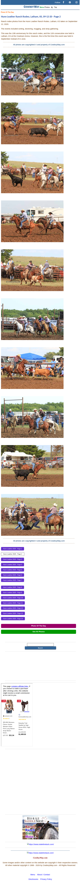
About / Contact (43, 875)
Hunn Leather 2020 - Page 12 (13, 608)
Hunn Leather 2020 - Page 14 (13, 618)
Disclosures (33, 879)
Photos (47, 7)
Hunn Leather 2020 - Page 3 (12, 559)
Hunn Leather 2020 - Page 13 (13, 613)
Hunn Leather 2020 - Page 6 (12, 575)
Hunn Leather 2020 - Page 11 (13, 603)
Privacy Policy (46, 879)
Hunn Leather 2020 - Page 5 (12, 570)
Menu (42, 7)
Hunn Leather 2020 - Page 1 (12, 549)
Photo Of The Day (7, 12)
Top (55, 7)
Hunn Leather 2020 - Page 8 (12, 587)
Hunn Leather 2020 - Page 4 (12, 564)
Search (40, 648)
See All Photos (38, 632)
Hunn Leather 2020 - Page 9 (12, 592)
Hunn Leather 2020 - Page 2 (12, 554)
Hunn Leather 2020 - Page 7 (12, 580)
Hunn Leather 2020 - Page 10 (13, 598)
